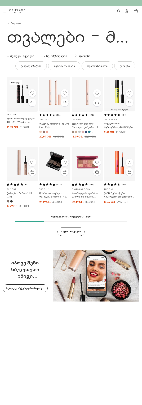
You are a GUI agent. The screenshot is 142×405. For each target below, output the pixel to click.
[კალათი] (135, 11)
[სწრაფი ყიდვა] (32, 102)
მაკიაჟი (16, 23)
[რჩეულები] (32, 93)
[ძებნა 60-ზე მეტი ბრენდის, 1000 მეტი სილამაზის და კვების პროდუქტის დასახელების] (118, 11)
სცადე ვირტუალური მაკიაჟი (25, 288)
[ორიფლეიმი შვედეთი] (17, 10)
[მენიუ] (5, 11)
